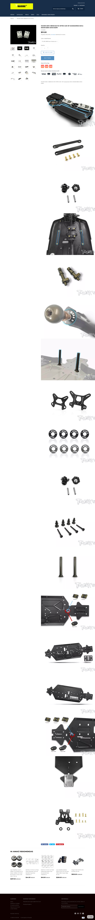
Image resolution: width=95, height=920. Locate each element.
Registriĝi (81, 906)
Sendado (53, 34)
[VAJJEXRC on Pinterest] (78, 913)
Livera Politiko (13, 908)
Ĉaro (81, 8)
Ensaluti (75, 5)
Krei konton (82, 5)
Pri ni (26, 14)
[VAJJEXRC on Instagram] (80, 913)
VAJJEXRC (16, 917)
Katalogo (20, 14)
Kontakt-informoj (14, 913)
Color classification (46, 38)
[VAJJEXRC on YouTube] (83, 913)
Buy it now (47, 58)
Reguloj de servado (15, 907)
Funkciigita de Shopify (26, 917)
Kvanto (43, 45)
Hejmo (12, 14)
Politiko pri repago (15, 903)
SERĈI (32, 14)
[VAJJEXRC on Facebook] (75, 913)
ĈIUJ (38, 14)
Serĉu (11, 901)
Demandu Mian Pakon (48, 14)
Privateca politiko (14, 905)
